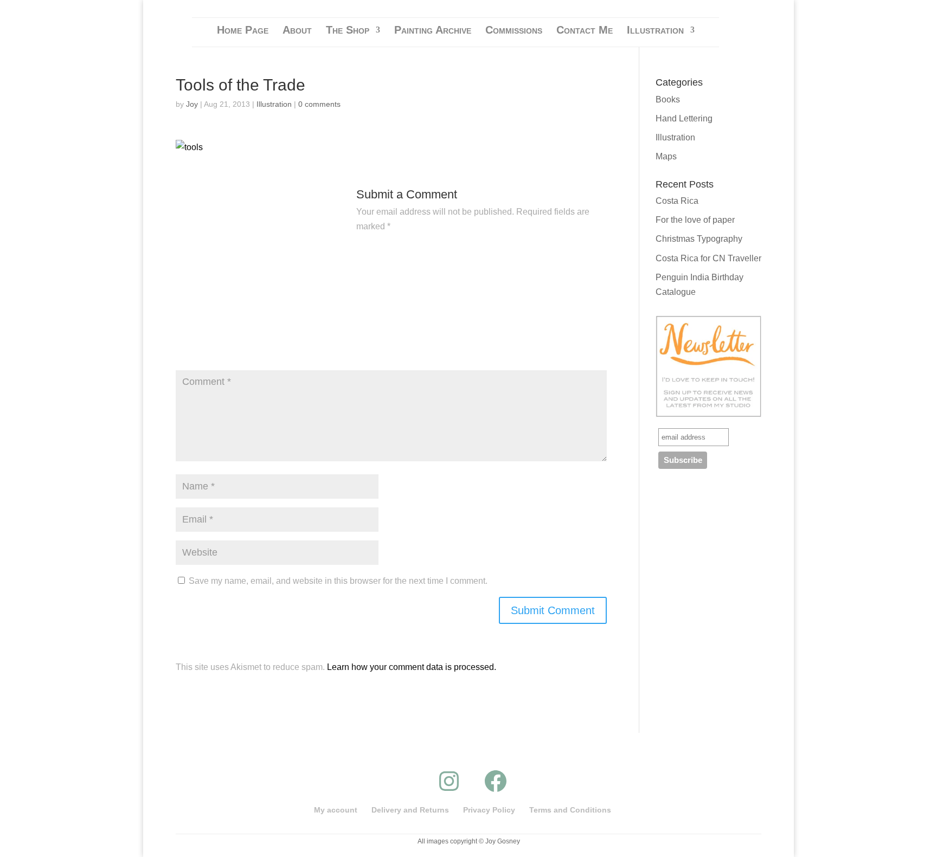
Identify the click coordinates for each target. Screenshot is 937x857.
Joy (192, 104)
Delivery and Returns (410, 810)
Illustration (655, 31)
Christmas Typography (699, 238)
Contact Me (584, 31)
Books (668, 99)
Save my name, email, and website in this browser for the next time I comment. (338, 580)
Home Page (242, 31)
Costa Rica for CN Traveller (708, 258)
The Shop (347, 31)
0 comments (319, 104)
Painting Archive (432, 31)
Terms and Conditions (570, 810)
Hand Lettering (684, 118)
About (297, 31)
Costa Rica (677, 200)
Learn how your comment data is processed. (411, 667)
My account (335, 810)
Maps (666, 156)
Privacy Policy (489, 810)
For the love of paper (695, 219)
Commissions (513, 31)
